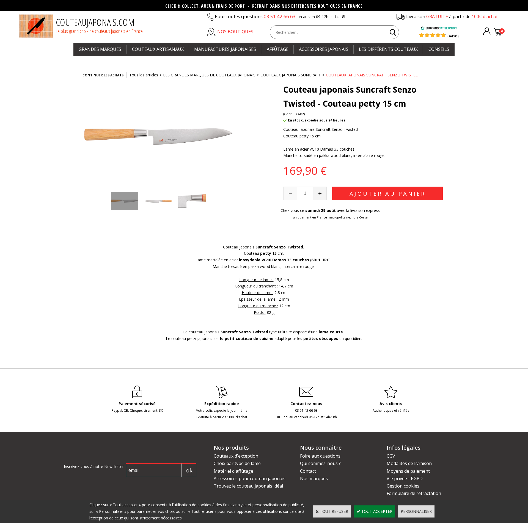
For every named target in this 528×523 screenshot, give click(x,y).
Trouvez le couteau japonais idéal (248, 486)
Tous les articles (143, 75)
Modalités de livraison (409, 463)
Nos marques (314, 478)
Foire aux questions (320, 456)
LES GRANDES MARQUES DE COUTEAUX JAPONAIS (209, 75)
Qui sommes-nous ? (320, 463)
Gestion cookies (403, 486)
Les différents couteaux (388, 49)
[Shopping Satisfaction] (439, 28)
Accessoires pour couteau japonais (249, 478)
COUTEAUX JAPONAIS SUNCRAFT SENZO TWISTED (372, 75)
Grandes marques (100, 49)
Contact (308, 471)
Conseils (438, 49)
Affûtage (277, 49)
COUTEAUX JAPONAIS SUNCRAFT (290, 75)
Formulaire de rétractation (414, 493)
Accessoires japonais (323, 49)
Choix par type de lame (237, 463)
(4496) (453, 35)
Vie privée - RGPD (405, 478)
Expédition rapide (221, 403)
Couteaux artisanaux (158, 49)
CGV (391, 456)
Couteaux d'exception (236, 456)
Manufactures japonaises (225, 49)
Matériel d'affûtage (233, 471)
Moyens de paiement (408, 471)
